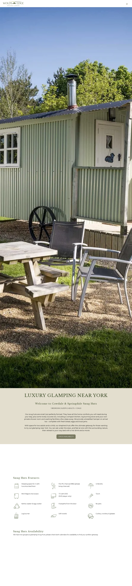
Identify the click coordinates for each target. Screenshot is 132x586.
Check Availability (66, 436)
